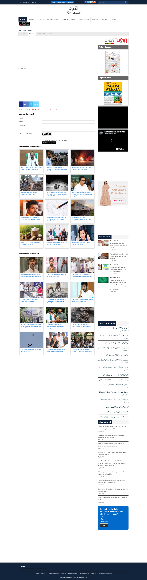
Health (65, 19)
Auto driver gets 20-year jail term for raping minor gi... (56, 275)
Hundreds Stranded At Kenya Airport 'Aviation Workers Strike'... (82, 350)
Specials (50, 34)
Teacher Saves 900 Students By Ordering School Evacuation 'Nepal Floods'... (57, 169)
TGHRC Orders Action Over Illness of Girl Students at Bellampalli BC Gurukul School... (31, 326)
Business (32, 19)
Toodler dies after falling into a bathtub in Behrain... (81, 243)
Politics (95, 19)
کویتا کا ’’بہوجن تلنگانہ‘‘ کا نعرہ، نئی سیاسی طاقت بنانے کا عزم (116, 343)
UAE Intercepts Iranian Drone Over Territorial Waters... (31, 350)
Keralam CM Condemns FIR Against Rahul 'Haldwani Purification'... (31, 168)
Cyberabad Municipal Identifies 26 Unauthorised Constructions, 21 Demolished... (56, 301)
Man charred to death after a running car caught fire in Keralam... (82, 168)
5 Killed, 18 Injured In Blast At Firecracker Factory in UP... (30, 193)
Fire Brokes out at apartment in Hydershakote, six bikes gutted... (81, 325)
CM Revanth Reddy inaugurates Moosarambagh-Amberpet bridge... (82, 275)
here (60, 140)
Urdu (53, 2)
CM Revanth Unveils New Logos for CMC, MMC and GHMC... (82, 300)
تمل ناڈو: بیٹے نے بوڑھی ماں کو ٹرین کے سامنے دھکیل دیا (117, 412)
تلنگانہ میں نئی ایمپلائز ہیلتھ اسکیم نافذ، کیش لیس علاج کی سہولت (115, 375)
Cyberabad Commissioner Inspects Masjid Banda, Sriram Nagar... (56, 350)
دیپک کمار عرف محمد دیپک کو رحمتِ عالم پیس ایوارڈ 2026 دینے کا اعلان (113, 380)
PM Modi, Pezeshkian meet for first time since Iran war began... (57, 243)
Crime (73, 19)
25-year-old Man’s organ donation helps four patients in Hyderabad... (31, 275)
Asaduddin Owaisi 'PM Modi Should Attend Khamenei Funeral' (119, 256)
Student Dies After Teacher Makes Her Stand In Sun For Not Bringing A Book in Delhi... (57, 194)
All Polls (63, 573)
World (22, 19)
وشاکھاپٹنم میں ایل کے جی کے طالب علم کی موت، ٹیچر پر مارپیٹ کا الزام (114, 417)
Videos (113, 19)
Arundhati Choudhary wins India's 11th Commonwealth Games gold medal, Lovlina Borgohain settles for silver (111, 463)
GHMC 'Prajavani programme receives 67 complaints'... (29, 300)
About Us (43, 573)
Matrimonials (61, 2)
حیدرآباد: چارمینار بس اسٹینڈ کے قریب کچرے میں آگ (117, 355)
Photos (104, 19)
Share (25, 104)
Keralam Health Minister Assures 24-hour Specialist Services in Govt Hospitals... (82, 194)
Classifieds (70, 2)
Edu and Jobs (84, 19)
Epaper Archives (72, 573)
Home (19, 30)
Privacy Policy (84, 573)
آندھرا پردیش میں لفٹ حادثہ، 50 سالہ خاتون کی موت (117, 407)
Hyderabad (23, 34)
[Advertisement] (34, 10)
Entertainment (53, 19)
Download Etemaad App (105, 573)
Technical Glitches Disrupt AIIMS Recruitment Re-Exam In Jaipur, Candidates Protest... (56, 219)
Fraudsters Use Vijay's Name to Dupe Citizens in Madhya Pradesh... (31, 218)
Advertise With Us (54, 573)
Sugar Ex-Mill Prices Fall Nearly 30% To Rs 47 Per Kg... (30, 243)
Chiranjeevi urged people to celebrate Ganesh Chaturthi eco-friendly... (56, 326)
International (41, 34)
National (30, 30)
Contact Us (93, 573)
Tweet (36, 104)
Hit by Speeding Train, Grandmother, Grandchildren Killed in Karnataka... (82, 219)
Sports (41, 19)
